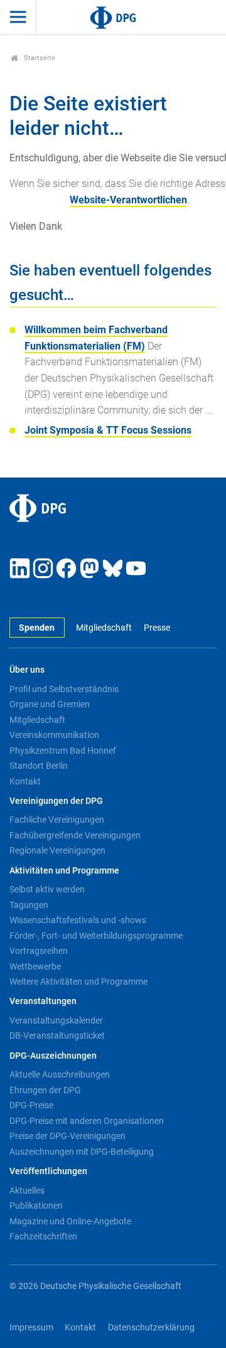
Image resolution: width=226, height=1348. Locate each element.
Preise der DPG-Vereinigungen (67, 1136)
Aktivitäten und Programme (64, 870)
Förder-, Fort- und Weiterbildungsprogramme (96, 936)
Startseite (38, 58)
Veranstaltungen (43, 1001)
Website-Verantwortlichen (128, 200)
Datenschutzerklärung (151, 1327)
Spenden (37, 628)
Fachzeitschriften (43, 1236)
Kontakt (25, 781)
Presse (157, 628)
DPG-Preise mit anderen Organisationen (86, 1121)
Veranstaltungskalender (56, 1020)
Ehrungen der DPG (45, 1090)
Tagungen (28, 905)
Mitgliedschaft (104, 628)
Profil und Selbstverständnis (64, 689)
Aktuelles (27, 1190)
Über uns (27, 670)
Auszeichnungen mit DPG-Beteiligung (81, 1152)
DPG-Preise (31, 1105)
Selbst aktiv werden (47, 889)
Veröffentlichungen (48, 1171)
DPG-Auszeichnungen (53, 1056)
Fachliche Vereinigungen (56, 820)
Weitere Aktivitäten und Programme (78, 981)
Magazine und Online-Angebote (70, 1221)
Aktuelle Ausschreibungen (59, 1074)
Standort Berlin (38, 766)
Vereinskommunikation (54, 735)
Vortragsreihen (38, 951)
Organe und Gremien (49, 704)
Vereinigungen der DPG (56, 801)
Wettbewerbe (35, 966)
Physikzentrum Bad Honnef (62, 751)
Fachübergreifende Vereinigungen (75, 835)
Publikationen (36, 1206)
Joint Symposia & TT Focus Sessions (107, 430)
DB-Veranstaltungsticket (57, 1035)
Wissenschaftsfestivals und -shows (77, 920)
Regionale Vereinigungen (57, 850)
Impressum (31, 1327)
